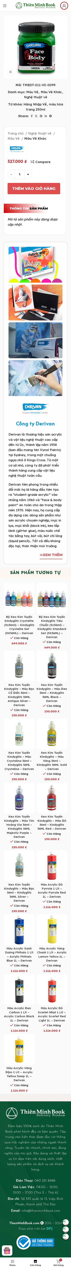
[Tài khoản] (64, 5)
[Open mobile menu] (5, 5)
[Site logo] (35, 5)
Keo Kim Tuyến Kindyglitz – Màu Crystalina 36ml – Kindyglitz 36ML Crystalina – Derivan (19, 761)
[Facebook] (66, 1222)
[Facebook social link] (32, 116)
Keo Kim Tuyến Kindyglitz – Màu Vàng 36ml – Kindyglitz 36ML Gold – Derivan (52, 761)
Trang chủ (16, 133)
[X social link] (36, 116)
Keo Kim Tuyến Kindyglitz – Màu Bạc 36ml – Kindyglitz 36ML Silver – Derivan (19, 893)
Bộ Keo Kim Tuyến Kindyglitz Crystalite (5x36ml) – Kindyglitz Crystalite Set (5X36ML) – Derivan (19, 625)
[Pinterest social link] (41, 116)
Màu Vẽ (32, 92)
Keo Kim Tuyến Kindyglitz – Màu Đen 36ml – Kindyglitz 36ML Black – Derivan (52, 693)
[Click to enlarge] (10, 72)
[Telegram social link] (50, 116)
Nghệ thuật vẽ (35, 97)
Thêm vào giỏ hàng (33, 188)
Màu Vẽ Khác (51, 92)
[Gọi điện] (66, 1237)
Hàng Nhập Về (35, 104)
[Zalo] (66, 1229)
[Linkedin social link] (46, 116)
